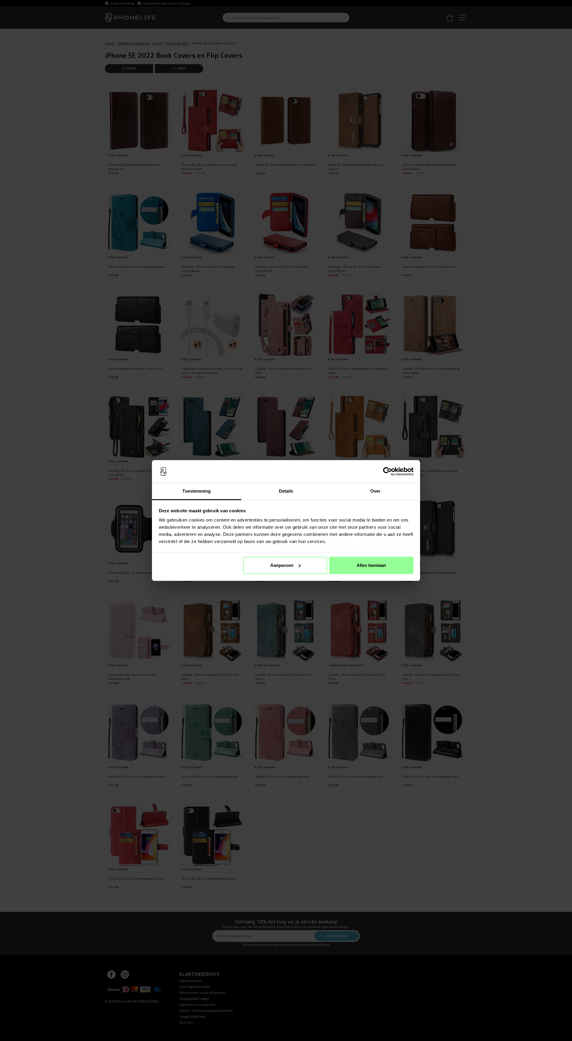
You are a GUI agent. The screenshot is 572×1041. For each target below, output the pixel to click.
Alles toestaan (371, 565)
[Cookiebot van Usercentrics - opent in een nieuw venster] (387, 471)
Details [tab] (286, 491)
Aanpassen (281, 565)
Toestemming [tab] (196, 491)
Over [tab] (375, 491)
